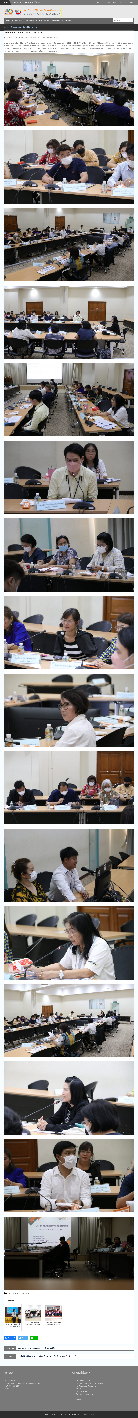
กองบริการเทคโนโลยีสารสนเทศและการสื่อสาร (89, 1383)
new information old (50, 38)
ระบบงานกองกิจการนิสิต (125, 2)
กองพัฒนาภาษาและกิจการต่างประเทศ (87, 1386)
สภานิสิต (78, 1400)
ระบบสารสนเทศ (44, 21)
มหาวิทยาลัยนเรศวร (82, 1378)
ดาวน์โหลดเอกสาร (57, 21)
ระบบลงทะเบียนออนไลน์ (83, 1381)
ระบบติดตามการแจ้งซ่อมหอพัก (106, 2)
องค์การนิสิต (80, 1397)
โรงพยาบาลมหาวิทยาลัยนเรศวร (85, 1394)
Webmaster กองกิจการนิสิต (30, 38)
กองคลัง (78, 1389)
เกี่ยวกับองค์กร (17, 21)
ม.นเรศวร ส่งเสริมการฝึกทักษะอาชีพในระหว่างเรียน (25, 2)
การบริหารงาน (30, 21)
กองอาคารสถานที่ (81, 1392)
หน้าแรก (7, 21)
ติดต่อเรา (68, 21)
